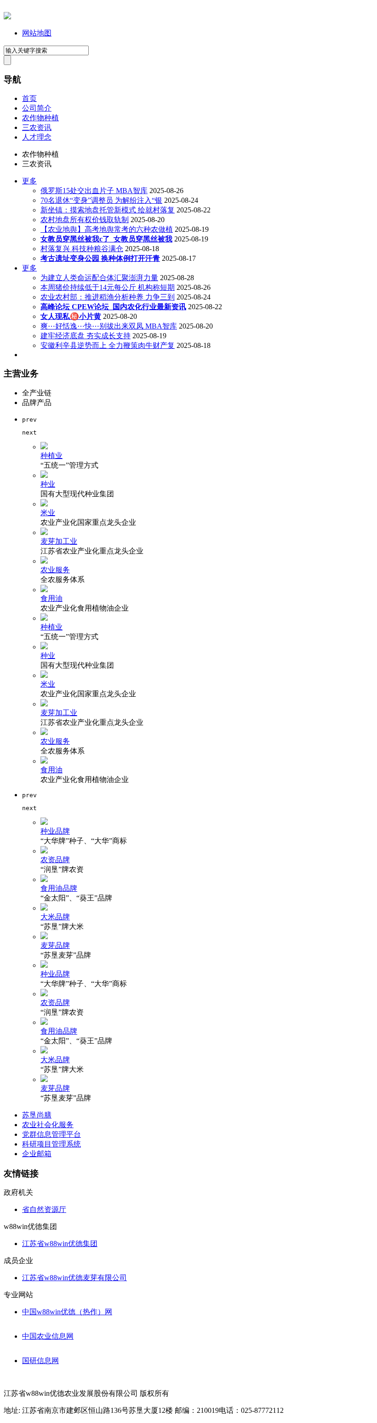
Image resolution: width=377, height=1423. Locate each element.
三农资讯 (36, 127)
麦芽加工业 (58, 541)
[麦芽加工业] (44, 532)
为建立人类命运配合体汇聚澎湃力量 (99, 278)
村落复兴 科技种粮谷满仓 (81, 249)
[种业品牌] (44, 822)
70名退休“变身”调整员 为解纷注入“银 (101, 200)
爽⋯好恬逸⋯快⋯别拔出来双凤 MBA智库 (108, 326)
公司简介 (36, 108)
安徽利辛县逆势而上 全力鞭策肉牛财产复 (107, 345)
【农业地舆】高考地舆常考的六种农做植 (106, 229)
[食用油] (44, 590)
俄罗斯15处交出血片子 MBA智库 (94, 190)
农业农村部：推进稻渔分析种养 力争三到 (107, 297)
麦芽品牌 (55, 945)
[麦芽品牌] (44, 937)
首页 (29, 98)
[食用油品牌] (44, 879)
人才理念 (36, 137)
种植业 (51, 455)
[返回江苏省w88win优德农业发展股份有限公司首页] (7, 17)
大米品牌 (55, 917)
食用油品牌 (58, 888)
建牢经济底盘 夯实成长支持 (85, 336)
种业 (47, 484)
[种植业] (44, 447)
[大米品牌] (44, 908)
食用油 (51, 598)
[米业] (44, 504)
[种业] (44, 475)
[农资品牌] (44, 851)
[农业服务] (44, 561)
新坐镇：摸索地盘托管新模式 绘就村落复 (107, 210)
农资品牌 (55, 860)
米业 (47, 513)
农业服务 (55, 570)
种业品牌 (55, 831)
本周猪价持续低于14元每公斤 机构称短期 (107, 287)
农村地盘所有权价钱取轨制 (84, 219)
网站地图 (36, 33)
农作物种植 (40, 118)
